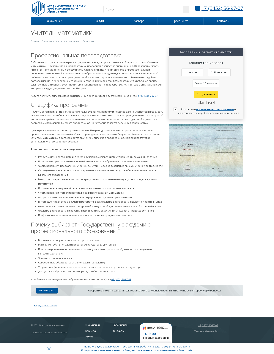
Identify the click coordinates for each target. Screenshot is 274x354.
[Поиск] (186, 9)
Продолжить (205, 94)
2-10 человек (219, 72)
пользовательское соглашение (215, 109)
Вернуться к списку (45, 305)
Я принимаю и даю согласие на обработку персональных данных (208, 111)
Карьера (139, 21)
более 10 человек (206, 83)
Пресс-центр (180, 21)
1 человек (192, 72)
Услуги (100, 21)
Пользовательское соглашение (49, 332)
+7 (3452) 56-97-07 (222, 8)
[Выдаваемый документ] (206, 150)
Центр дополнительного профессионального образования (66, 8)
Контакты (223, 21)
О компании (55, 21)
